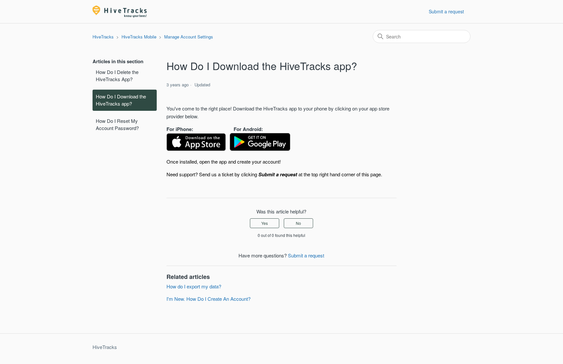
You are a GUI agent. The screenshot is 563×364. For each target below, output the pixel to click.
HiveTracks (103, 37)
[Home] (120, 12)
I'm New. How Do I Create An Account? (208, 298)
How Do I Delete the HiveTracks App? (117, 75)
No (298, 223)
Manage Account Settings (188, 37)
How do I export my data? (193, 286)
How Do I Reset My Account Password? (117, 124)
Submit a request (446, 11)
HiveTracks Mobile (139, 37)
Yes (264, 223)
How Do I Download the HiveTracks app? (121, 100)
